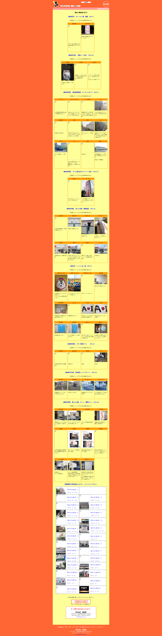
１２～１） (74, 591)
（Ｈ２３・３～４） (71, 523)
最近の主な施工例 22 (96, 512)
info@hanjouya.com (81, 634)
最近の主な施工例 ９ (72, 558)
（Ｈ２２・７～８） (71, 538)
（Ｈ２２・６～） (94, 546)
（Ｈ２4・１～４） (94, 515)
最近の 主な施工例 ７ (73, 565)
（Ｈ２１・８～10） (71, 561)
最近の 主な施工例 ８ (96, 564)
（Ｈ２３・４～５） (94, 523)
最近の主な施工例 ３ (72, 580)
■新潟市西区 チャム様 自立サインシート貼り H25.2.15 (81, 171)
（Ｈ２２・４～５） (71, 546)
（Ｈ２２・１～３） (94, 553)
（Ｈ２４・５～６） (71, 507)
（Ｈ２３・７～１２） (72, 515)
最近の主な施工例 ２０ (97, 520)
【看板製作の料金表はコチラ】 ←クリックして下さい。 (81, 484)
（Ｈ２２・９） (93, 539)
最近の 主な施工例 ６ (96, 572)
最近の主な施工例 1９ (73, 520)
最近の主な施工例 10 (96, 558)
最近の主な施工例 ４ (96, 580)
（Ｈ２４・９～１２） (72, 500)
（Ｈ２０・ (69, 591)
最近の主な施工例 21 (72, 512)
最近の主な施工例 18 (96, 528)
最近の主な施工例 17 (72, 528)
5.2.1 (97, 92)
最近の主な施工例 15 (72, 536)
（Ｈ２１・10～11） (94, 561)
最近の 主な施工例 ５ (72, 572)
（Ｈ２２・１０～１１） (72, 531)
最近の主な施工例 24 (96, 505)
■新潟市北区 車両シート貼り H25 (79, 55)
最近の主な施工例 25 (72, 497)
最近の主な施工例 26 (96, 497)
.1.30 (92, 55)
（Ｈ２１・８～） (94, 567)
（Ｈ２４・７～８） (94, 507)
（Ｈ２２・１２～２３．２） (96, 530)
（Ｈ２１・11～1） (71, 553)
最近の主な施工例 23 (72, 505)
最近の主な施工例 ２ (96, 588)
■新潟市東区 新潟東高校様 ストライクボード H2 (79, 92)
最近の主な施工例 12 (96, 551)
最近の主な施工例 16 (96, 536)
